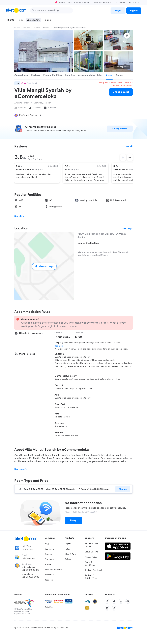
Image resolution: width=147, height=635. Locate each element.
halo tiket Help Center (91, 545)
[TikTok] (114, 608)
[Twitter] (114, 601)
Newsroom (49, 549)
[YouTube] (127, 601)
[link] (118, 10)
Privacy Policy (91, 557)
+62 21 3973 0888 (30, 577)
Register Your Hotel (93, 570)
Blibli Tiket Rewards (102, 2)
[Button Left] (123, 157)
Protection (49, 575)
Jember (37, 28)
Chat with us (27, 549)
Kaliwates (46, 28)
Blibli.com (49, 580)
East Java (26, 28)
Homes (17, 28)
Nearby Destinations (88, 243)
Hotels (67, 549)
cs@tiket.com (28, 558)
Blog (47, 544)
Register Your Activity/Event (91, 577)
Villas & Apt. (70, 554)
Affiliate (48, 564)
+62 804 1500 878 (30, 570)
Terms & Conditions (90, 563)
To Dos (68, 559)
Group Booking (91, 552)
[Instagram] (107, 608)
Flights (68, 544)
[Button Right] (130, 157)
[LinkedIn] (121, 601)
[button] (44, 266)
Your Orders (120, 2)
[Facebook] (107, 601)
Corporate (49, 559)
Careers (48, 554)
